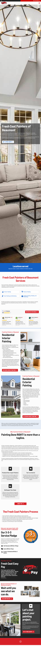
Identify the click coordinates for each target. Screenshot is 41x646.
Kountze (14, 268)
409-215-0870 (33, 622)
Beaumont (10, 268)
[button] (8, 142)
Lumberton (18, 268)
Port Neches (26, 268)
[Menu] (39, 3)
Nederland (22, 268)
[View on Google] (3, 318)
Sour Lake (30, 268)
